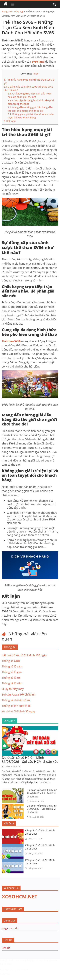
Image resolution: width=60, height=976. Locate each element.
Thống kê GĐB (11, 661)
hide (36, 73)
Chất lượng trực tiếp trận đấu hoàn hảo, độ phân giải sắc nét (30, 95)
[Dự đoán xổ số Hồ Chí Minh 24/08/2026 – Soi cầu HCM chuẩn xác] (13, 806)
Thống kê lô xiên (12, 683)
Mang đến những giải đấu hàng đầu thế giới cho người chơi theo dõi (30, 109)
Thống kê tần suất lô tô (16, 706)
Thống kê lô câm (12, 666)
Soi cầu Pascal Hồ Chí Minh (19, 694)
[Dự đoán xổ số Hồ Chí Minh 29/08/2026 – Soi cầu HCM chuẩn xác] (13, 790)
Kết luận (10, 121)
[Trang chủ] (5, 4)
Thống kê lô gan (12, 672)
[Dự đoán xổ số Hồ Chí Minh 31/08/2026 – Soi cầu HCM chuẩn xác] (30, 728)
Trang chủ (7, 11)
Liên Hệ (6, 947)
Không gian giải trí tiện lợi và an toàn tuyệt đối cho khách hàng (31, 115)
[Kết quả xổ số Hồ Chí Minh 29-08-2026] (13, 831)
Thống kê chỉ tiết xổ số (16, 700)
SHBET (3, 960)
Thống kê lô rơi (11, 678)
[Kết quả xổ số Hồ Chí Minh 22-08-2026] (13, 860)
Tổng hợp (19, 11)
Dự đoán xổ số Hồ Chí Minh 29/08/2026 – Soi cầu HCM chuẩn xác (42, 793)
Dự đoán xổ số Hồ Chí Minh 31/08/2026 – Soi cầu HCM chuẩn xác (30, 759)
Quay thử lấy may (13, 689)
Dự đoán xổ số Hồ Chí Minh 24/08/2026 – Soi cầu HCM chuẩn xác (42, 809)
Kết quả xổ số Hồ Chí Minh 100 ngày (24, 655)
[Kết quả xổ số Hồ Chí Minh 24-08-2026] (13, 845)
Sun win (5, 974)
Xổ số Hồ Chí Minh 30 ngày (18, 711)
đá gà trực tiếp (10, 928)
